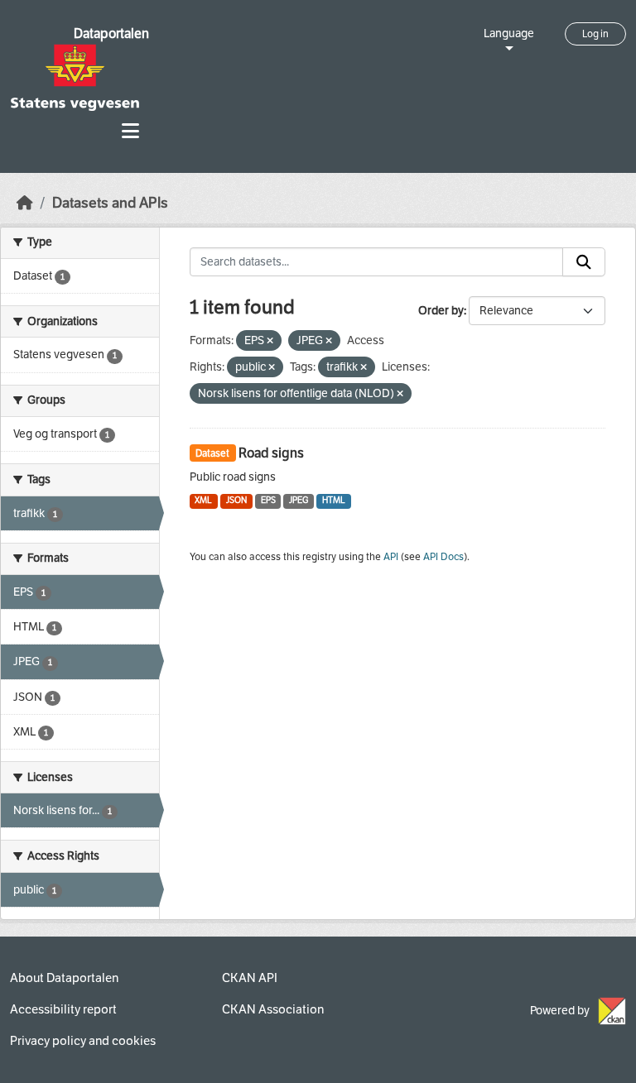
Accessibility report (63, 1009)
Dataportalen (111, 33)
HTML (333, 500)
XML (203, 500)
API (390, 557)
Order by (441, 311)
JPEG (298, 500)
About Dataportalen (64, 977)
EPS (268, 500)
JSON (236, 500)
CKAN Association (273, 1009)
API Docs (443, 557)
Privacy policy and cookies (83, 1040)
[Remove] (270, 341)
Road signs (271, 453)
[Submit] (583, 262)
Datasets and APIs (110, 203)
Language (509, 33)
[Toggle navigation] (130, 131)
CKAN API (249, 977)
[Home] (25, 203)
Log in (595, 34)
